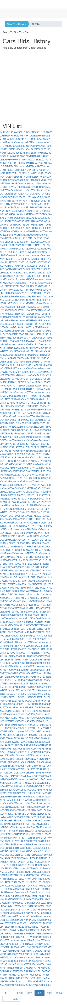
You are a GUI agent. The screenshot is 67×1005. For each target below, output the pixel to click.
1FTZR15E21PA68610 (37, 926)
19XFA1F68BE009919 (38, 300)
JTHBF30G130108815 (37, 882)
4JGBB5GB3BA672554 (38, 187)
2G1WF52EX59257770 (12, 464)
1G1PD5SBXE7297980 (12, 286)
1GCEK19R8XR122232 (38, 152)
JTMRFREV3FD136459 (39, 834)
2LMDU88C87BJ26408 (12, 279)
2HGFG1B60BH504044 (38, 772)
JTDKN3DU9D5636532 (12, 145)
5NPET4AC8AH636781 (12, 673)
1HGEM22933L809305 (12, 543)
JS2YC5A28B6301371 (12, 943)
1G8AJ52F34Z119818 (12, 782)
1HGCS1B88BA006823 (12, 228)
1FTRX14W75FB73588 (38, 748)
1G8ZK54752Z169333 (38, 269)
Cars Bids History (16, 24)
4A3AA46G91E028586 (12, 515)
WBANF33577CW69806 (13, 789)
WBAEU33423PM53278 (13, 690)
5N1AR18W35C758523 (38, 430)
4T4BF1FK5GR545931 (38, 358)
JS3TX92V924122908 (12, 618)
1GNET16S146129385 (12, 163)
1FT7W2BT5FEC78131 (39, 395)
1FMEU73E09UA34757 (38, 745)
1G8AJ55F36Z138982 (12, 700)
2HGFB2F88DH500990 (12, 402)
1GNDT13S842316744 (38, 190)
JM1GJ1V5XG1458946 (12, 556)
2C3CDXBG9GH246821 (13, 806)
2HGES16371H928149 (38, 491)
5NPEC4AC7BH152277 (39, 961)
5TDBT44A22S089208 (37, 553)
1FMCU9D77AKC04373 (13, 502)
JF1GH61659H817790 (12, 937)
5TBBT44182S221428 (12, 457)
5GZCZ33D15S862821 (37, 738)
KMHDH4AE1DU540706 (39, 933)
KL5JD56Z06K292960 (12, 334)
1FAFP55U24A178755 (37, 824)
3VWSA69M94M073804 (13, 587)
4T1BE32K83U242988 (12, 731)
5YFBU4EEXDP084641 (38, 327)
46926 (14, 998)
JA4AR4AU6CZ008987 (12, 817)
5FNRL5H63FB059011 (12, 820)
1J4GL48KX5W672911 (12, 803)
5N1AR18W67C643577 (12, 604)
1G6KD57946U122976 (38, 673)
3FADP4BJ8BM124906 (12, 913)
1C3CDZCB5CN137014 (13, 909)
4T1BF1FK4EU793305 (12, 974)
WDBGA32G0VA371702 (39, 180)
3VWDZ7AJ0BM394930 (13, 580)
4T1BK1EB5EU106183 (37, 245)
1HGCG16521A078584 (12, 447)
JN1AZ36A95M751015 (37, 858)
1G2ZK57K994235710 (12, 498)
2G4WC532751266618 (38, 611)
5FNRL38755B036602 (37, 741)
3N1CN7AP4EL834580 (12, 532)
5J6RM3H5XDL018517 (12, 478)
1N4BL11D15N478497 (38, 389)
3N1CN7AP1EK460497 (37, 758)
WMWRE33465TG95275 (39, 231)
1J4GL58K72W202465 (39, 776)
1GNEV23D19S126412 (37, 252)
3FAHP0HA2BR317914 (12, 645)
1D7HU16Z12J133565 (38, 450)
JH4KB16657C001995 (37, 598)
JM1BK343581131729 (12, 926)
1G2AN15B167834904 (38, 957)
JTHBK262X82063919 (37, 639)
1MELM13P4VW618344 (13, 776)
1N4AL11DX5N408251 (39, 183)
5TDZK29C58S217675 (12, 628)
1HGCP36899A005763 (12, 180)
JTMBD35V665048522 (12, 683)
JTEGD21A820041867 (12, 947)
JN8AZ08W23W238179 (13, 796)
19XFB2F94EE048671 (37, 567)
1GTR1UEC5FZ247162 (39, 587)
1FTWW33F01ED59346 (13, 183)
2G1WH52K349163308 (39, 173)
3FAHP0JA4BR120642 (38, 320)
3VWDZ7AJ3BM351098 (13, 371)
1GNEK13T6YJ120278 (12, 861)
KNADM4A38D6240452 (13, 395)
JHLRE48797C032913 (38, 286)
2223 (49, 993)
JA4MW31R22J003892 (38, 341)
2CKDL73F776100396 (38, 841)
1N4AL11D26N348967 (12, 978)
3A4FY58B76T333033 (12, 758)
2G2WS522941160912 (38, 385)
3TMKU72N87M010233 (13, 584)
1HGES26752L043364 (12, 484)
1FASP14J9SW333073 (12, 669)
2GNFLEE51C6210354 (12, 361)
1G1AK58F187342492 (39, 330)
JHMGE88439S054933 (12, 471)
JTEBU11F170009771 (12, 563)
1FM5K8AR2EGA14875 (39, 981)
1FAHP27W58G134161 (38, 347)
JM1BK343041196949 (12, 406)
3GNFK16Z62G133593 (38, 464)
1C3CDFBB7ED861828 (38, 625)
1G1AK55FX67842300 (12, 399)
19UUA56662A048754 (38, 580)
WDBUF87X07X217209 (38, 964)
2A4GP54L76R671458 (12, 505)
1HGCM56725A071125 (12, 317)
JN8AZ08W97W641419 (13, 159)
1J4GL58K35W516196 (12, 234)
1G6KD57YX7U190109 (37, 310)
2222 (39, 993)
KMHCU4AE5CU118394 (13, 522)
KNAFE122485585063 (12, 567)
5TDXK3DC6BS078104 (12, 608)
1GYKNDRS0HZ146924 (13, 717)
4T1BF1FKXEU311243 (38, 519)
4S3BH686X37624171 (37, 399)
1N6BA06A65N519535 (38, 375)
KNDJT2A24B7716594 (12, 738)
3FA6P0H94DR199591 (12, 327)
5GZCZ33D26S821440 (38, 817)
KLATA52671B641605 (12, 707)
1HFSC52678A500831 (12, 392)
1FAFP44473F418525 (12, 830)
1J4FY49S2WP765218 (12, 416)
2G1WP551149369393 (12, 933)
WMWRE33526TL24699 (13, 337)
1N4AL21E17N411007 (38, 652)
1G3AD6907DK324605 (38, 440)
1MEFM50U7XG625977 (39, 166)
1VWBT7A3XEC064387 (38, 433)
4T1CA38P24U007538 (37, 892)
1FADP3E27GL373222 (12, 430)
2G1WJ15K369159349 (12, 419)
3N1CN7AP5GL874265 (38, 570)
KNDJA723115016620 (39, 687)
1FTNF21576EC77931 (37, 615)
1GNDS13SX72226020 (37, 871)
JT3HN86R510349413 (37, 406)
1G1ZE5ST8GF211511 (39, 265)
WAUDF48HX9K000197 (38, 800)
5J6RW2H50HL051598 (38, 471)
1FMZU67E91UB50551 (38, 306)
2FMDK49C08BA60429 (37, 618)
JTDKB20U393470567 (12, 728)
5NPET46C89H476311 (12, 190)
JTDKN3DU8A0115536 (38, 950)
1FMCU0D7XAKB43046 (38, 704)
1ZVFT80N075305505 (12, 813)
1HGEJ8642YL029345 (38, 851)
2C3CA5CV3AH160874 (12, 269)
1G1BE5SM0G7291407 (39, 837)
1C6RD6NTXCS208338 (38, 228)
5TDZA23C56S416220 (38, 796)
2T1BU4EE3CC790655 (38, 378)
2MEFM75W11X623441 (39, 875)
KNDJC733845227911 (12, 354)
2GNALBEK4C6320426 (38, 913)
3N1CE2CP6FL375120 (12, 844)
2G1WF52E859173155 (12, 320)
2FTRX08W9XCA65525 (13, 885)
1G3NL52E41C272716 (38, 594)
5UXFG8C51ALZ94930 (38, 868)
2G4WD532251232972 (39, 248)
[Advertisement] (33, 86)
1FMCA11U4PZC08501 (13, 248)
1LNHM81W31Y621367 (38, 765)
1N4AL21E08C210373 (12, 262)
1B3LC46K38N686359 (38, 663)
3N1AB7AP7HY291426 (12, 841)
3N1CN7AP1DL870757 (12, 772)
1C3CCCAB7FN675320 (40, 789)
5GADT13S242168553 (39, 690)
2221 (29, 993)
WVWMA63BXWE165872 (40, 409)
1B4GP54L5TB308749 (12, 598)
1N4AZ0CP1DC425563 (39, 539)
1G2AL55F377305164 (37, 169)
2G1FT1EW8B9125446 (12, 461)
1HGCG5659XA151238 (38, 697)
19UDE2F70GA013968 (12, 635)
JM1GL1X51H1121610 (38, 621)
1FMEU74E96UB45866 (12, 574)
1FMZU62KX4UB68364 (13, 734)
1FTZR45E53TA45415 (12, 433)
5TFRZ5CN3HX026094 (38, 752)
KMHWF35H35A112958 (13, 940)
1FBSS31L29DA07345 (37, 495)
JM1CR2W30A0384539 (38, 844)
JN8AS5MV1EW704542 (13, 906)
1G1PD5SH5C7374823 (38, 676)
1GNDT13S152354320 (12, 437)
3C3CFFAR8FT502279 (12, 368)
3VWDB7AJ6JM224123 (12, 238)
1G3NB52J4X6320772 (12, 474)
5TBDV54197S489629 (39, 642)
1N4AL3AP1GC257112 (12, 899)
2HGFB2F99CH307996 (12, 652)
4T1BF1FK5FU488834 (12, 149)
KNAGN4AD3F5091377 (38, 827)
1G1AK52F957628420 (12, 882)
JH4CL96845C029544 (38, 656)
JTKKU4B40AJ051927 (37, 234)
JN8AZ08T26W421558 (12, 611)
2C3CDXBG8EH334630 (13, 539)
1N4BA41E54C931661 (39, 762)
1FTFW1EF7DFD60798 (39, 214)
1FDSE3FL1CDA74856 (12, 834)
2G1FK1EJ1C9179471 (37, 344)
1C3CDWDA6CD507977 (38, 947)
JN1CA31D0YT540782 (12, 495)
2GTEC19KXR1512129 (38, 419)
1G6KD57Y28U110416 (12, 786)
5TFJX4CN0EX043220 (12, 508)
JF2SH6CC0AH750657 (37, 693)
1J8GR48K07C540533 (38, 848)
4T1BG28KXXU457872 (12, 231)
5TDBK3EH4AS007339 (12, 663)
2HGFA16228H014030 (38, 467)
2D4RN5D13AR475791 (12, 868)
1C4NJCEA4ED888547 (12, 176)
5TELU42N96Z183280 (37, 563)
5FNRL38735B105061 (38, 238)
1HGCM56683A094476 (12, 200)
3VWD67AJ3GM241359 (39, 717)
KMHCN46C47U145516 (13, 265)
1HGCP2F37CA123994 (12, 385)
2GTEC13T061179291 (12, 193)
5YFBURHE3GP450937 (13, 649)
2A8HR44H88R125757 (12, 135)
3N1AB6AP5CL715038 (12, 858)
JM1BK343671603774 (12, 659)
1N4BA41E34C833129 (12, 711)
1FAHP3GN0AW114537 (13, 837)
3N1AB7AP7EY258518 (38, 461)
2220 (20, 993)
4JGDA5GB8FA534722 (38, 930)
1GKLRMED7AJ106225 (13, 173)
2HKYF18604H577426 (38, 604)
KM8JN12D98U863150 (12, 591)
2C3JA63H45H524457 (12, 423)
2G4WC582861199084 (38, 680)
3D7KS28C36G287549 (12, 964)
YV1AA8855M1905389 (38, 368)
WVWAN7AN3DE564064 (39, 591)
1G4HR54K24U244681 (38, 543)
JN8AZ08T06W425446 (12, 378)
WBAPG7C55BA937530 (38, 707)
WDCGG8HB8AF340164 (13, 526)
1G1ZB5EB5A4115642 (37, 139)
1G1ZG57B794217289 (37, 193)
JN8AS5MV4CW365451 (40, 940)
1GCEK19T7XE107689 (37, 895)
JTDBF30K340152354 (12, 889)
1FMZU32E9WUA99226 (39, 303)
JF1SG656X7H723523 (38, 207)
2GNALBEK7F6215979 (38, 176)
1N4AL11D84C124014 (38, 550)
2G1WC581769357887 (12, 450)
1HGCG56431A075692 (38, 279)
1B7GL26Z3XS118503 (37, 711)
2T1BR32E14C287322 (38, 512)
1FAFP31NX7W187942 (12, 570)
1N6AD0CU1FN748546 (37, 457)
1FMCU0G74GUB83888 (13, 282)
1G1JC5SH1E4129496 (12, 680)
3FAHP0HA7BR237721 (12, 875)
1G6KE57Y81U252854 (37, 211)
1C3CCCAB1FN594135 (38, 700)
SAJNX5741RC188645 (37, 731)
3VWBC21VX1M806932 (39, 635)
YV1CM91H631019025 (39, 909)
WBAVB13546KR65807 (12, 351)
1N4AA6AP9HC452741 (12, 745)
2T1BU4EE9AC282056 (37, 505)
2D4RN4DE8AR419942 (39, 371)
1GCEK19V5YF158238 (12, 156)
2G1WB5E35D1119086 (38, 224)
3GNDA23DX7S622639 (12, 827)
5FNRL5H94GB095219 (38, 289)
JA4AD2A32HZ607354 (38, 241)
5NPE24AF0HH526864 (37, 354)
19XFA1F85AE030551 (12, 245)
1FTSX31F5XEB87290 (12, 741)
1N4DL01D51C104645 (38, 361)
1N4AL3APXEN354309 (38, 145)
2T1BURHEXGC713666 (13, 762)
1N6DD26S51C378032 (12, 241)
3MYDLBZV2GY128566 (38, 659)
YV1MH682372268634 (12, 358)
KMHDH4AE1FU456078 (13, 642)
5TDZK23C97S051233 (37, 217)
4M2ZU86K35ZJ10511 (38, 159)
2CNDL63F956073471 (12, 632)
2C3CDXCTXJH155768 (12, 848)
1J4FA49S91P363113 (37, 443)
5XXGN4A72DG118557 (13, 577)
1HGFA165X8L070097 (12, 553)
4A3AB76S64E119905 (38, 899)
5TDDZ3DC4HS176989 (38, 293)
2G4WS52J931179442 (12, 344)
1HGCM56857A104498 (12, 560)
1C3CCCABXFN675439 (13, 467)
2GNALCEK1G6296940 (12, 594)
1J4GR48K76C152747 (12, 382)
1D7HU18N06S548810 (37, 221)
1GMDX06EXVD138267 (13, 779)
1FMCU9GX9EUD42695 (39, 584)
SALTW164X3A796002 (12, 440)
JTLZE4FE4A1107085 (12, 639)
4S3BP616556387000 (12, 954)
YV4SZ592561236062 (12, 871)
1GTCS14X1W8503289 (12, 204)
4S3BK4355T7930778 (32, 481)
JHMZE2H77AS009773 (12, 272)
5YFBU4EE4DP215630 (12, 166)
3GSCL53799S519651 (12, 546)
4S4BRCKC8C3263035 (12, 152)
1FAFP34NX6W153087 (12, 347)
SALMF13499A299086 (12, 217)
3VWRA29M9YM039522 (13, 296)
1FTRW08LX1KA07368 (38, 484)
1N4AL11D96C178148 (37, 413)
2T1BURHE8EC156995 (38, 478)
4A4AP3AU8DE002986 (12, 454)
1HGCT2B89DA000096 (38, 546)
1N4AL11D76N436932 (38, 724)
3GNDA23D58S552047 (12, 971)
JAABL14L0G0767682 (37, 515)
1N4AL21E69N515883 (37, 536)
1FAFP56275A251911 (37, 769)
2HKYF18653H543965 (12, 765)
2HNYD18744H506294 (39, 526)
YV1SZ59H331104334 (37, 978)
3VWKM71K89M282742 (13, 902)
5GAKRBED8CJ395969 (12, 961)
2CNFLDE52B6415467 (12, 919)
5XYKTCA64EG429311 (38, 156)
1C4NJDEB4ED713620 (12, 300)
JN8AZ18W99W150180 (38, 416)
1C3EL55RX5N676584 (37, 628)
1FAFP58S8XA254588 (37, 865)
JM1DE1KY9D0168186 (12, 676)
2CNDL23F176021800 (12, 529)
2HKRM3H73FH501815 (38, 258)
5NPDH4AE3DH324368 (39, 365)
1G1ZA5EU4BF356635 (37, 262)
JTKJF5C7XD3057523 (12, 865)
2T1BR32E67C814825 (12, 169)
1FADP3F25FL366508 (38, 971)
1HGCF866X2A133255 (37, 782)
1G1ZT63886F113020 (12, 252)
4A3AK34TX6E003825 (12, 488)
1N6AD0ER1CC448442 (39, 806)
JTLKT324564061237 (37, 508)
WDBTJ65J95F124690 (12, 693)
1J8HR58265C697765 (12, 142)
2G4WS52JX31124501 (12, 324)
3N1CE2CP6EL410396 (39, 337)
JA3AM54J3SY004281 (37, 721)
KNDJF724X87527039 (38, 967)
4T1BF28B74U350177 (37, 683)
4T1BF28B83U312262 (12, 878)
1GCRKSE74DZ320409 (12, 197)
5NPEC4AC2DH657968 (13, 601)
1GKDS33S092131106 (38, 803)
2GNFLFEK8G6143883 (37, 954)
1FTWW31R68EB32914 (13, 409)
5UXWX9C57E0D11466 (39, 779)
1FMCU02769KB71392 (12, 916)
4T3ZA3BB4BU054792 (12, 950)
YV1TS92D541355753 (38, 402)
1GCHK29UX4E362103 (12, 981)
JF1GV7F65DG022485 (12, 426)
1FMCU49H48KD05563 (39, 734)
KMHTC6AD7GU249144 (38, 163)
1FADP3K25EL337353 (12, 536)
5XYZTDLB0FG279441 (38, 447)
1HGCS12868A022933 (12, 341)
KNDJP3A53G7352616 (12, 621)
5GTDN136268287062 (37, 392)
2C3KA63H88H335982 (12, 306)
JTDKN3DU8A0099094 (12, 389)
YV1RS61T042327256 (12, 211)
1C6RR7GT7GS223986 (39, 885)
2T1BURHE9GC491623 (39, 577)
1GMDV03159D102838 (12, 748)
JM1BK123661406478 (12, 293)
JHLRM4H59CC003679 (40, 296)
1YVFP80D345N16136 (12, 313)
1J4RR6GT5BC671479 (38, 272)
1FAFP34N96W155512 (12, 967)
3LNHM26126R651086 (37, 813)
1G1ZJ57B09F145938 (37, 276)
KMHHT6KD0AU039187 (13, 687)
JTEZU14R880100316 (38, 810)
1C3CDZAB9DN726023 (13, 810)
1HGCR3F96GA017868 (39, 601)
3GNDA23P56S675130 (37, 149)
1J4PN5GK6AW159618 (12, 132)
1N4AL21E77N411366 (37, 943)
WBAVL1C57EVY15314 (12, 512)
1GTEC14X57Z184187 (37, 861)
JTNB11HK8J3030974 (38, 608)
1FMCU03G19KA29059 (39, 649)
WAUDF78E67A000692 (12, 755)
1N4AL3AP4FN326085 (12, 985)
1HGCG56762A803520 (39, 923)
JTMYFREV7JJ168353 (12, 187)
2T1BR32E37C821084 (37, 669)
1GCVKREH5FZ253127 (38, 728)
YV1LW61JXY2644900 (38, 532)
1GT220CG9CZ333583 (39, 902)
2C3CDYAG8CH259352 (38, 985)
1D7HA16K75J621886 (38, 197)
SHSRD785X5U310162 (38, 560)
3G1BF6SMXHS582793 (13, 724)
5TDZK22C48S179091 (38, 204)
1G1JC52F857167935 (12, 221)
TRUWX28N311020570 (38, 937)
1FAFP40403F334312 (12, 800)
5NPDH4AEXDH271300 (40, 854)
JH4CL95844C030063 (12, 615)
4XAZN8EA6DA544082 (39, 522)
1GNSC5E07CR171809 (38, 426)
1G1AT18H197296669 (38, 351)
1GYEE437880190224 (12, 895)
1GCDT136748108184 (12, 413)
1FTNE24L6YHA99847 (38, 574)
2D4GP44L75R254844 (37, 474)
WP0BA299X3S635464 (12, 851)
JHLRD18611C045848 (12, 892)
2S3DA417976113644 (37, 454)
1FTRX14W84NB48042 (13, 375)
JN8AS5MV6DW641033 (39, 919)
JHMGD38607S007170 (12, 491)
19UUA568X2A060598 (38, 255)
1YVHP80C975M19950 (37, 714)
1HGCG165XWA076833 (38, 830)
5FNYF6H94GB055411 (38, 529)
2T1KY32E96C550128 (37, 423)
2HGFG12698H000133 (12, 224)
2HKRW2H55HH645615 (38, 334)
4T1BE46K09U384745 (12, 139)
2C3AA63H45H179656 (38, 916)
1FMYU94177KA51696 (37, 878)
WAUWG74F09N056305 (13, 923)
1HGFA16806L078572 (12, 714)
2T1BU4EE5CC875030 (12, 303)
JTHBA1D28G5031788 (37, 498)
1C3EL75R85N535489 (12, 721)
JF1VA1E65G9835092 (38, 135)
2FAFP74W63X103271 (12, 289)
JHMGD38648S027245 (12, 255)
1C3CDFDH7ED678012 (38, 324)
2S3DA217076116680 (12, 824)
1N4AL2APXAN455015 (12, 666)
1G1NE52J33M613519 (38, 906)
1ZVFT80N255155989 (12, 752)
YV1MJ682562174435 (37, 974)
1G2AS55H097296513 (37, 313)
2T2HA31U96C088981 (12, 704)
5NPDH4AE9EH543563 (12, 365)
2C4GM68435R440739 (12, 519)
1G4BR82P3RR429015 (39, 793)
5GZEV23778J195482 (38, 755)
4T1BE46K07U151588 (12, 697)
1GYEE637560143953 (37, 142)
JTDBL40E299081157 (38, 556)
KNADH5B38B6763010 (38, 437)
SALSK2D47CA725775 (38, 502)
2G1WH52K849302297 (12, 656)
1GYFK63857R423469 (12, 258)
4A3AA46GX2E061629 (37, 632)
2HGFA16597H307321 (12, 276)
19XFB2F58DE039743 (12, 769)
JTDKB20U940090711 (12, 310)
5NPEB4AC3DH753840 (38, 488)
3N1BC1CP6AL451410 (12, 207)
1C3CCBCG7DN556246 (13, 854)
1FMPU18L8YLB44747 (12, 930)
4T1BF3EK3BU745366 (39, 282)
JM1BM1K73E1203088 (12, 443)
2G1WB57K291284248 (12, 214)
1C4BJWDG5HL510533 (38, 786)
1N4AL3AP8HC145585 (38, 820)
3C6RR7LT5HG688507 (12, 550)
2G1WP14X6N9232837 (38, 666)
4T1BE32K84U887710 (38, 200)
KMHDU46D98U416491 (13, 330)
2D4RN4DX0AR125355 (38, 382)
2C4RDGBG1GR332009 (39, 132)
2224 (59, 993)
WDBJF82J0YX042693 (38, 317)
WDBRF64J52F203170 (38, 645)
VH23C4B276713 (9, 481)
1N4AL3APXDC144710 (12, 625)
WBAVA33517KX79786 (12, 957)
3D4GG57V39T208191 (37, 889)
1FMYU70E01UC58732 (13, 793)
